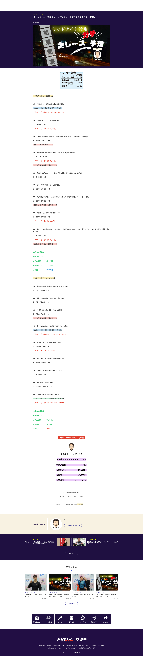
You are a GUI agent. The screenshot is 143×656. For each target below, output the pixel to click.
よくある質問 (92, 645)
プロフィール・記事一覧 (73, 525)
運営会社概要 (42, 645)
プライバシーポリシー (58, 645)
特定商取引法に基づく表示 (81, 645)
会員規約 (49, 645)
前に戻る (71, 553)
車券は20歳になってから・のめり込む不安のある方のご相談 (79, 648)
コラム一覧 (71, 603)
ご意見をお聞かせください (55, 648)
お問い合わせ (100, 645)
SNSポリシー (69, 645)
